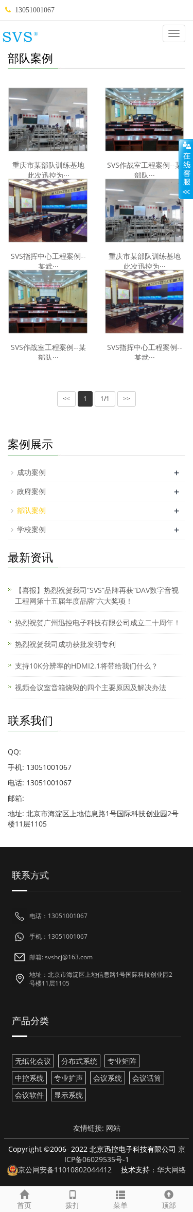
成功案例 (31, 472)
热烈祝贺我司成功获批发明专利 (65, 644)
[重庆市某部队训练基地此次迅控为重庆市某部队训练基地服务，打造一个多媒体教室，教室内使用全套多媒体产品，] (48, 119)
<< (66, 398)
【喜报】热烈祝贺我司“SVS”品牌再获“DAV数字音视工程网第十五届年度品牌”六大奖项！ (97, 595)
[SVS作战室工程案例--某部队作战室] (145, 119)
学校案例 (31, 529)
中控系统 (29, 1078)
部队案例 (31, 510)
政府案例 (31, 491)
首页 (24, 1205)
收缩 (186, 169)
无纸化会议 (33, 1061)
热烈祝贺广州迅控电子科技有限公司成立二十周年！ (98, 622)
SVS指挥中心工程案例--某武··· (48, 261)
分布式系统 (79, 1061)
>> (126, 398)
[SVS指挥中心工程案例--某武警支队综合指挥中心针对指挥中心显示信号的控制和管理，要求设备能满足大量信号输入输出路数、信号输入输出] (48, 210)
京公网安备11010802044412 (65, 1169)
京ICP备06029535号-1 (124, 1154)
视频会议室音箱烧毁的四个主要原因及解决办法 (90, 687)
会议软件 (29, 1095)
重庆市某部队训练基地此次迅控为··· (48, 170)
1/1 (105, 398)
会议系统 (107, 1078)
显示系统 (68, 1095)
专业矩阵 (122, 1061)
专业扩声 (68, 1078)
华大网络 (171, 1169)
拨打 (72, 1205)
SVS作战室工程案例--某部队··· (144, 170)
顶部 (169, 1205)
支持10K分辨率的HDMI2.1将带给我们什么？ (86, 666)
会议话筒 (146, 1078)
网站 (113, 1128)
